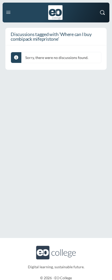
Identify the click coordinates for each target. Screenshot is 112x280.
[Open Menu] (8, 12)
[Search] (102, 12)
